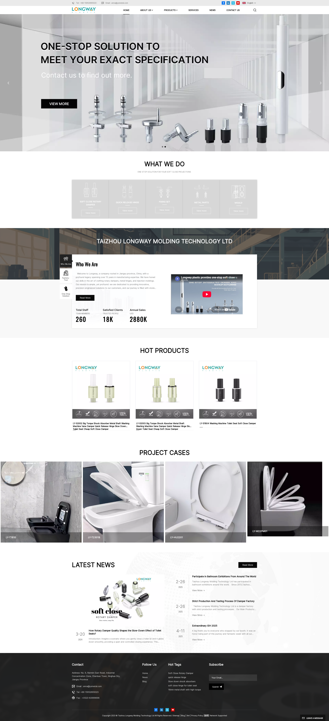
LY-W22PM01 (260, 531)
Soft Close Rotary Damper (90, 203)
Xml (188, 715)
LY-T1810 (11, 537)
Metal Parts (201, 202)
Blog (144, 681)
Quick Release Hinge (127, 202)
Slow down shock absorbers (181, 681)
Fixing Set (164, 201)
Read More (85, 297)
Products (170, 10)
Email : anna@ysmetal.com (117, 3)
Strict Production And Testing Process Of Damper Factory (223, 601)
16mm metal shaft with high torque (184, 689)
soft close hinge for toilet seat (182, 685)
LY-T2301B (94, 537)
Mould (238, 202)
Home (126, 10)
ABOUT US (145, 10)
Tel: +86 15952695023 (87, 692)
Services (194, 10)
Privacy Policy (197, 715)
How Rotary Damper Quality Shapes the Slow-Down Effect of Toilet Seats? (125, 632)
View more (90, 213)
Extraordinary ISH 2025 (204, 625)
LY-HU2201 (176, 537)
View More (197, 590)
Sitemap (175, 715)
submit (215, 687)
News (212, 10)
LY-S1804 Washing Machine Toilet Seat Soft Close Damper (228, 423)
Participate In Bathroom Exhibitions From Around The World (224, 576)
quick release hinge (177, 677)
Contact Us (233, 10)
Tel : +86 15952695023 (86, 3)
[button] (162, 146)
